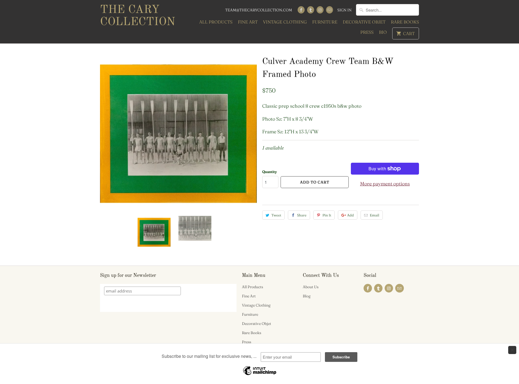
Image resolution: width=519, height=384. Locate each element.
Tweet (276, 215)
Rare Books (405, 22)
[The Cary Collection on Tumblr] (310, 9)
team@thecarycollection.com (258, 10)
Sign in (344, 10)
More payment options (385, 184)
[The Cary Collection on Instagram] (320, 9)
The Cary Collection (137, 16)
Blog (307, 296)
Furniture (324, 22)
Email (374, 215)
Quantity (269, 171)
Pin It (326, 215)
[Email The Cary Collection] (329, 9)
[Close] (512, 350)
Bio (383, 32)
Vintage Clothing (285, 22)
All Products (215, 22)
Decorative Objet (364, 22)
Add (350, 215)
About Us (310, 286)
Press (367, 32)
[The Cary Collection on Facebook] (301, 9)
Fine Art (248, 22)
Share (302, 215)
